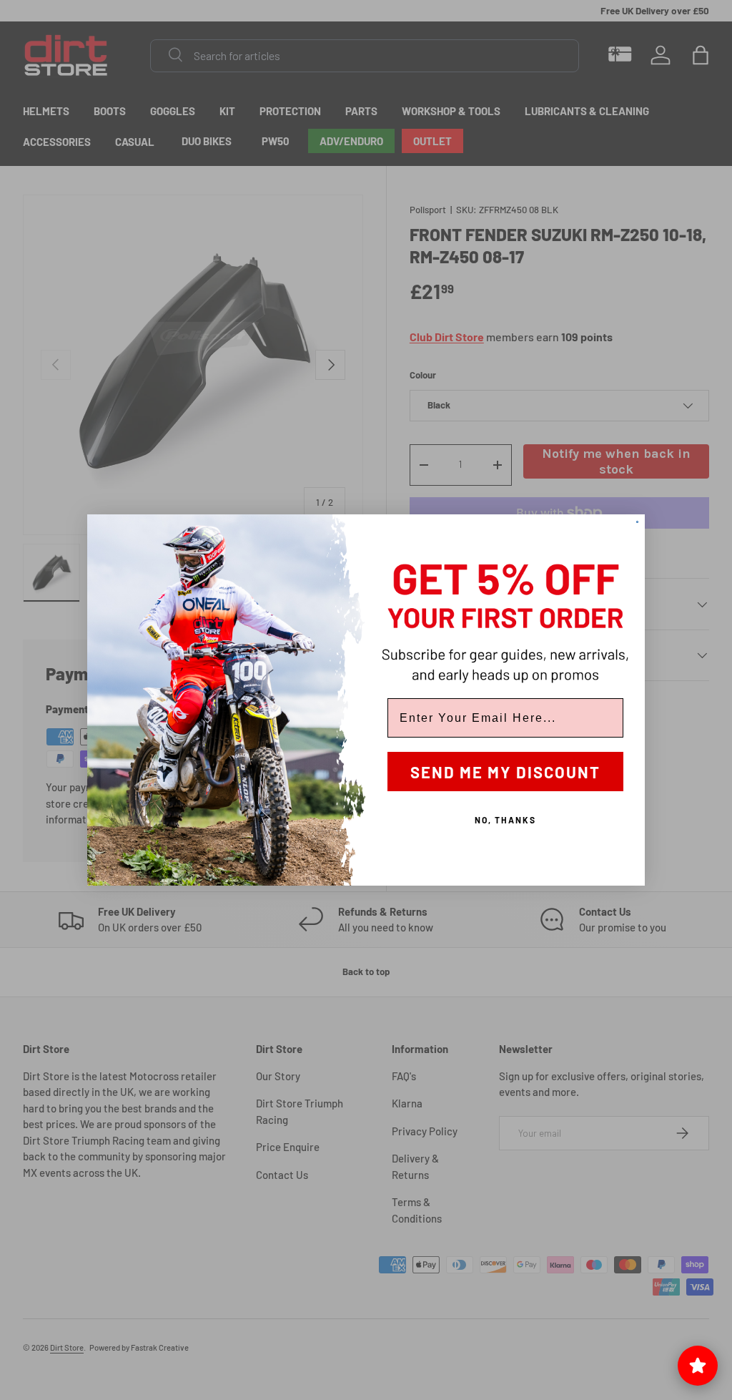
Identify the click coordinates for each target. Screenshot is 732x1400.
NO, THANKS (505, 820)
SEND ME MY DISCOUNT (505, 772)
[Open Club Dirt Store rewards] (698, 1366)
